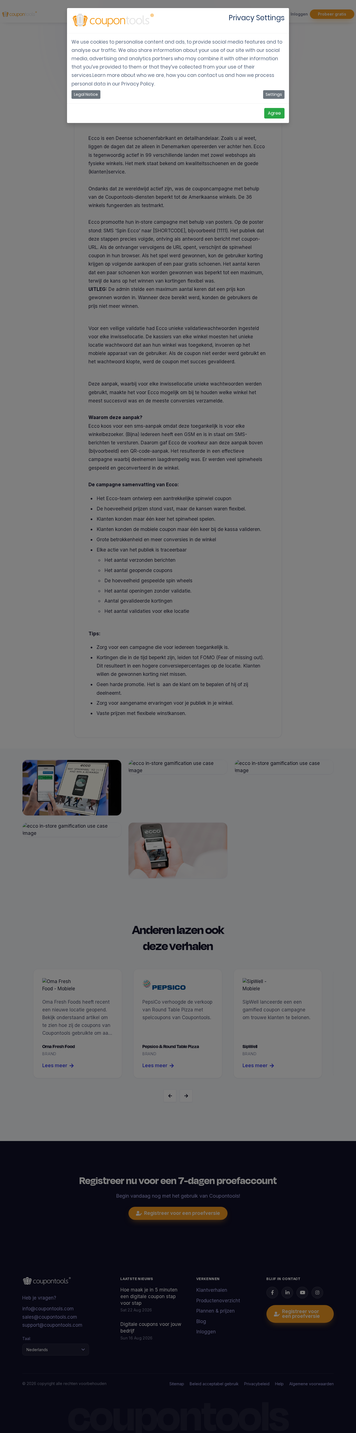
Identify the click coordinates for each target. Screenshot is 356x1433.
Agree (274, 113)
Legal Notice (86, 94)
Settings (274, 94)
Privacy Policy (137, 83)
